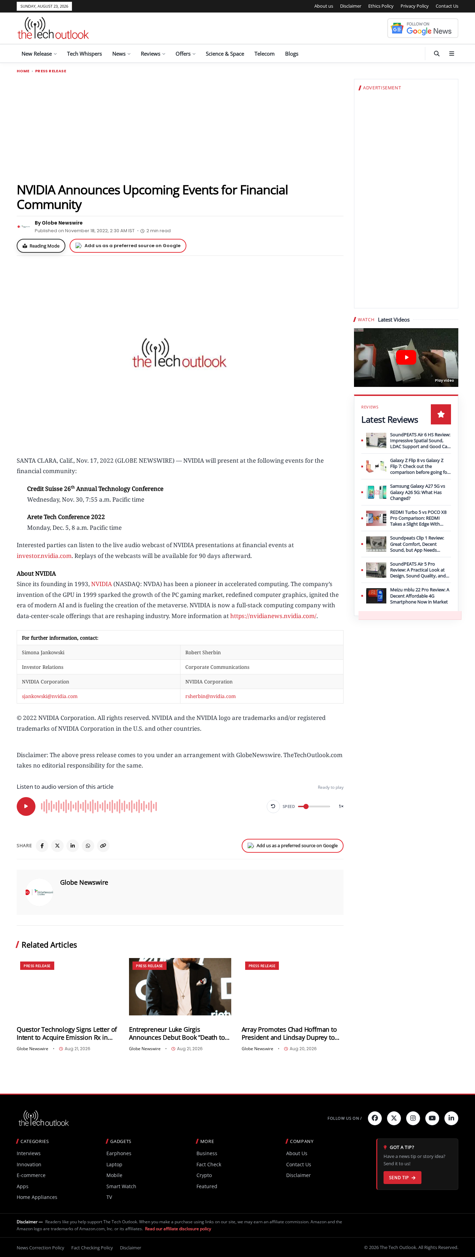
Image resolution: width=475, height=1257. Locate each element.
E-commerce (31, 1175)
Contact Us (447, 6)
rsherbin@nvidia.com (210, 696)
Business (206, 1153)
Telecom (265, 53)
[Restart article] (273, 806)
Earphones (118, 1153)
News (119, 53)
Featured (206, 1186)
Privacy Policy (415, 6)
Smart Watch (121, 1186)
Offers (183, 53)
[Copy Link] (103, 846)
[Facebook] (42, 846)
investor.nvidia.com (44, 556)
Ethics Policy (381, 6)
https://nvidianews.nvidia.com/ (273, 616)
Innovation (29, 1164)
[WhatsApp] (88, 846)
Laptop (114, 1164)
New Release (37, 53)
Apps (23, 1186)
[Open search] (436, 53)
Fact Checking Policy (92, 1247)
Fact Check (208, 1164)
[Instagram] (413, 1118)
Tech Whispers (84, 53)
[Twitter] (394, 1118)
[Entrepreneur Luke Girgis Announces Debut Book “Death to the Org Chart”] (180, 986)
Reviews (150, 53)
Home (23, 71)
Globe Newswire (84, 882)
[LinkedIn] (72, 846)
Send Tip (399, 1178)
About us (323, 6)
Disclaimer (350, 6)
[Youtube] (432, 1118)
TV (109, 1197)
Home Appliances (37, 1197)
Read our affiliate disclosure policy (178, 1229)
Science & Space (225, 53)
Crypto (204, 1175)
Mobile (114, 1175)
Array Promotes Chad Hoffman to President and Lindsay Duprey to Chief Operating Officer (289, 1033)
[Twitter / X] (57, 846)
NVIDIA (101, 584)
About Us (296, 1153)
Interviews (29, 1153)
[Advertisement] (180, 127)
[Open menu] (451, 53)
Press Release (50, 71)
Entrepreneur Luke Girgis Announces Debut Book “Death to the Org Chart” (177, 1033)
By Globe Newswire (59, 222)
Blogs (291, 53)
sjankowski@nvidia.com (50, 696)
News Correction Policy (40, 1247)
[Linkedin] (451, 1118)
